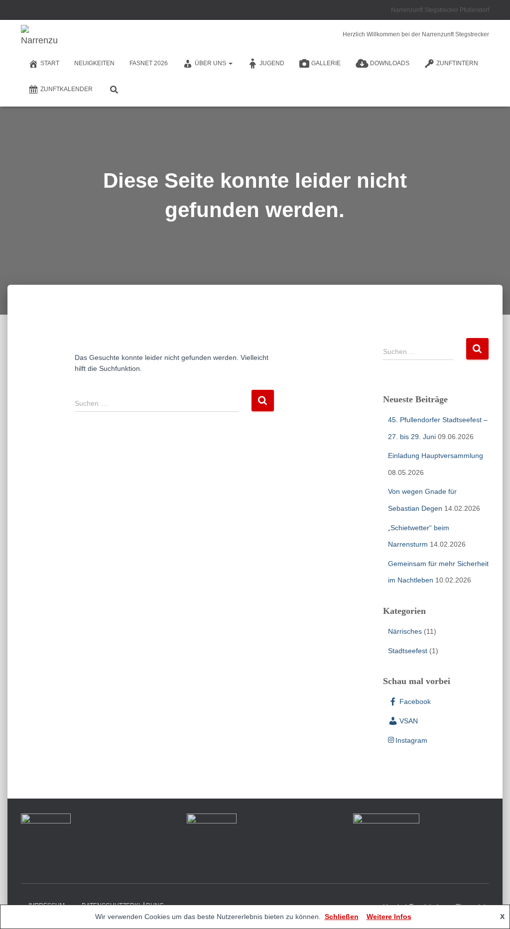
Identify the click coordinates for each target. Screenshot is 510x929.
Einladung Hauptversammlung (435, 456)
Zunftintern (457, 63)
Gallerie (326, 63)
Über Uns (211, 63)
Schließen (342, 917)
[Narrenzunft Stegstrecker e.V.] (39, 37)
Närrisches (405, 631)
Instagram (411, 740)
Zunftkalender (66, 89)
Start (49, 63)
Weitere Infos (389, 917)
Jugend (271, 63)
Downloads (389, 63)
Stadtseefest (407, 651)
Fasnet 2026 (148, 63)
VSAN (408, 721)
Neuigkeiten (94, 63)
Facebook (415, 701)
